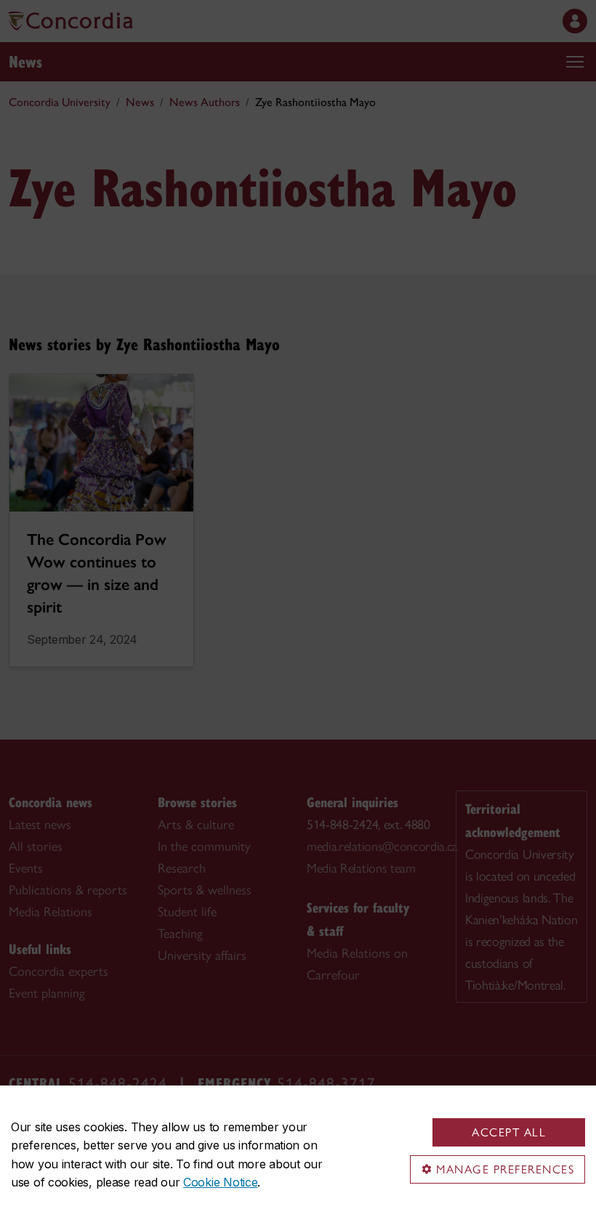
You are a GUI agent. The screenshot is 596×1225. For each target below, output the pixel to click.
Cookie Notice (220, 1182)
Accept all (509, 1132)
